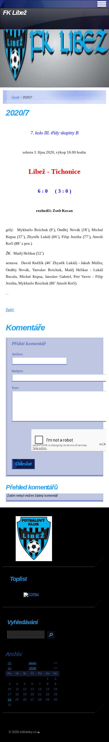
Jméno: (17, 354)
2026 (32, 668)
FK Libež (14, 12)
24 (9, 699)
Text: (15, 388)
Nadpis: (18, 371)
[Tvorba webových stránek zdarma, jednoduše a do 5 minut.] (39, 732)
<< (9, 662)
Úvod (15, 97)
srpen (32, 662)
